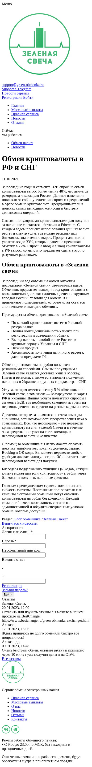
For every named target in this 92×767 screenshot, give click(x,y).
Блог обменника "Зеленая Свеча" (41, 519)
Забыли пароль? (15, 590)
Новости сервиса (15, 93)
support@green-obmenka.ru (23, 85)
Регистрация (12, 586)
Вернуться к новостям (20, 523)
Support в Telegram (16, 89)
